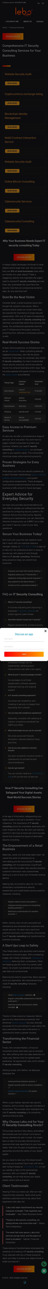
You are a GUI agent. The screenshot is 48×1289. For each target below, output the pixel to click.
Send (24, 654)
